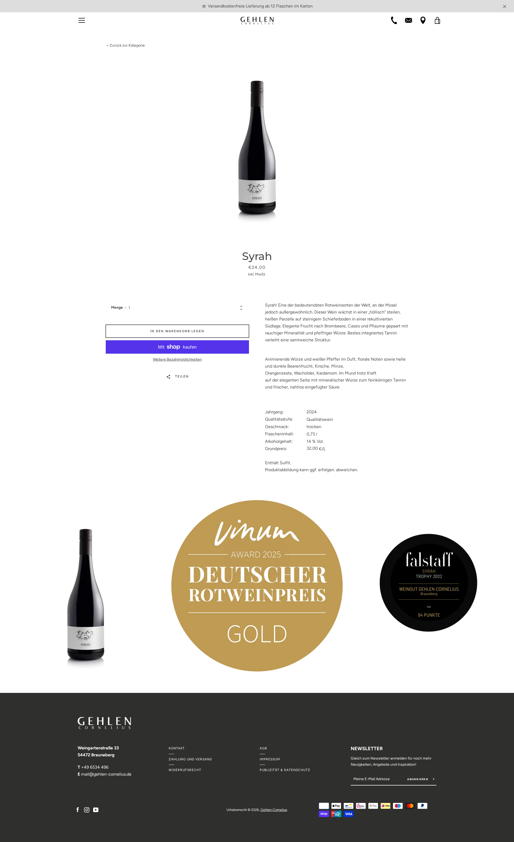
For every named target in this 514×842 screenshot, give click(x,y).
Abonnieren (418, 779)
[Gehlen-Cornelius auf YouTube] (96, 809)
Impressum (270, 759)
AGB (263, 748)
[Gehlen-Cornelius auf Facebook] (77, 809)
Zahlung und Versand (190, 759)
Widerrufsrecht (185, 770)
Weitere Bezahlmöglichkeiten (177, 359)
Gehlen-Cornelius (273, 810)
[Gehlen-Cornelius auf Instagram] (86, 809)
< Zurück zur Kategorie (125, 45)
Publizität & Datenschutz (285, 770)
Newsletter (367, 749)
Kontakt (177, 748)
